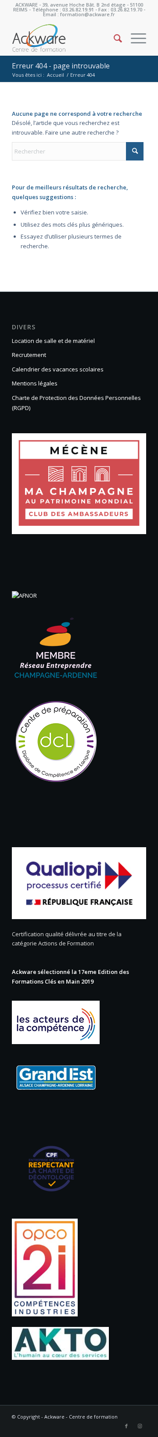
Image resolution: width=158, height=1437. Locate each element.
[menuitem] (113, 38)
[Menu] (134, 38)
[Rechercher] (113, 38)
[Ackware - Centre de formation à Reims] (65, 38)
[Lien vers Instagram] (139, 1426)
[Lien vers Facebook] (126, 1426)
